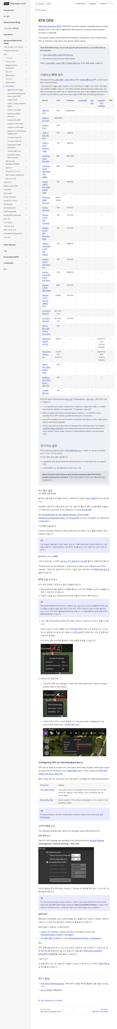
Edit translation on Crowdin (51, 1000)
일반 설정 (69, 399)
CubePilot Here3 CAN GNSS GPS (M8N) (46, 171)
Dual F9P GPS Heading (101, 103)
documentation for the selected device (59, 515)
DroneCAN (82, 100)
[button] (26, 10)
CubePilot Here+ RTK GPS (46, 158)
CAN (67, 510)
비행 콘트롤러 (91, 498)
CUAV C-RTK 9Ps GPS (45, 135)
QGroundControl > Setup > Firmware (57, 934)
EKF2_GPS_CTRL (46, 800)
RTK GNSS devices (73, 451)
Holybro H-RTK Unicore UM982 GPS (45, 300)
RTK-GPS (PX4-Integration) (52, 983)
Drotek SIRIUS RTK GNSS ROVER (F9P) (46, 187)
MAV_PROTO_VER (52, 938)
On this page (40, 10)
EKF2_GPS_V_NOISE (92, 951)
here (65, 795)
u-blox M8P (50, 63)
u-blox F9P (60, 63)
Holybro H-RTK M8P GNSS (46, 288)
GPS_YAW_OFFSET (47, 790)
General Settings (97, 840)
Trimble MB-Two (73, 63)
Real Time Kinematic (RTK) (50, 26)
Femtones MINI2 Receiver (46, 200)
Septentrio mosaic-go (46, 354)
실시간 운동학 (46, 990)
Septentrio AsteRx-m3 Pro (46, 341)
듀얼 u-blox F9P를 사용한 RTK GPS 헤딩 (58, 55)
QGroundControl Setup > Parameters (84, 938)
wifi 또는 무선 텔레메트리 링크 (72, 561)
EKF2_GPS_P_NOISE (46, 954)
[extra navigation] (112, 3)
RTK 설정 (78, 632)
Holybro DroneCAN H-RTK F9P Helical (46, 249)
